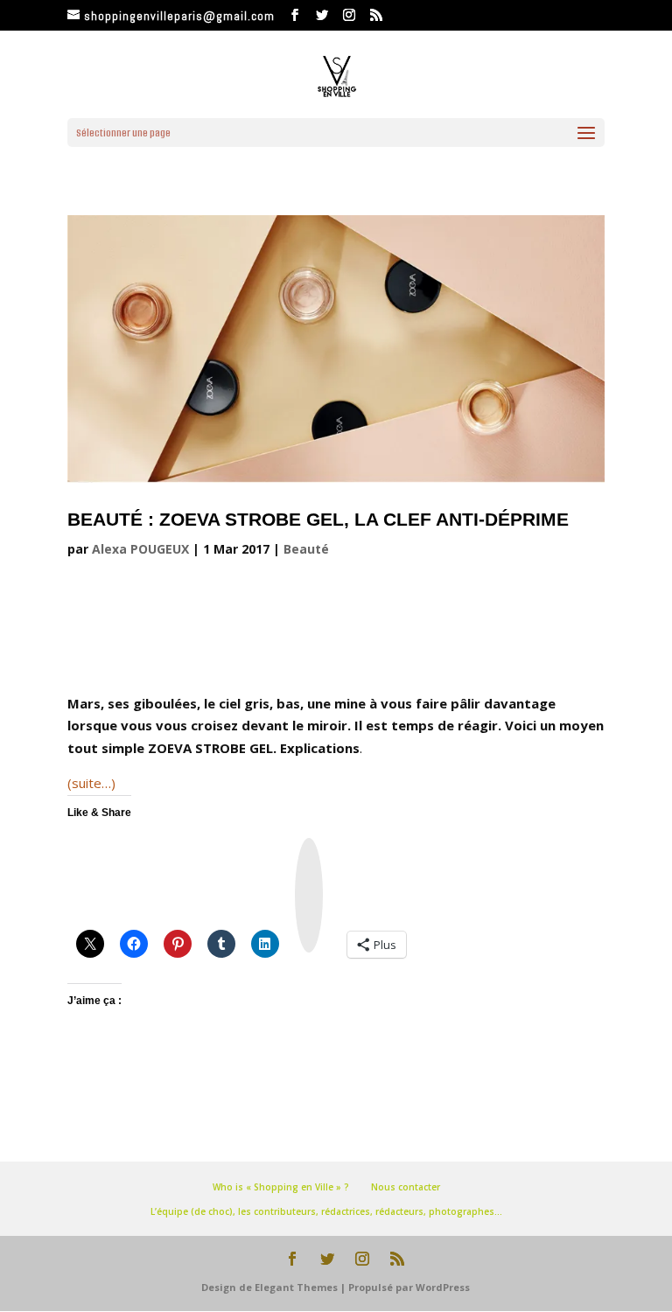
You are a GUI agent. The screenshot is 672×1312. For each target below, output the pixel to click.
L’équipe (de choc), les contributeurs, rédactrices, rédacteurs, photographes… (326, 1211)
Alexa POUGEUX (140, 549)
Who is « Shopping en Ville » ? (281, 1187)
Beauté (306, 549)
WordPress (443, 1287)
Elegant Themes (296, 1287)
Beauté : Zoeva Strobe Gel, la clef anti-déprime (318, 519)
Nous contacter (405, 1187)
